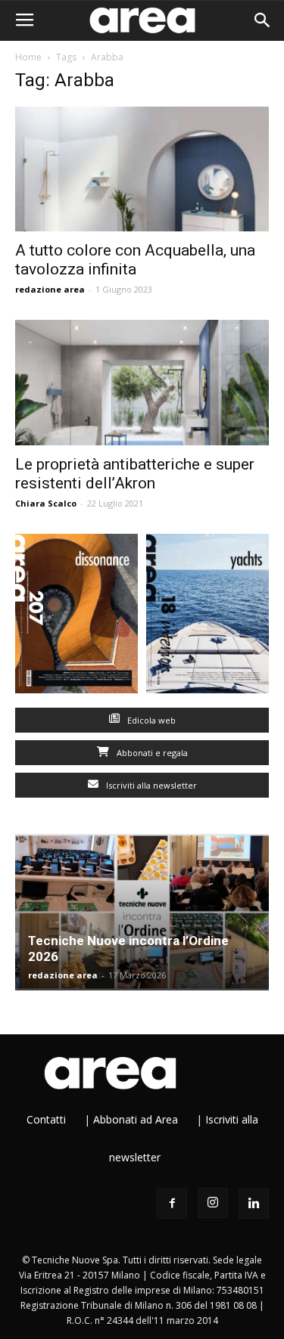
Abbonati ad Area (135, 1119)
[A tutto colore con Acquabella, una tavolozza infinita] (142, 169)
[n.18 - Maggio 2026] (208, 617)
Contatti (46, 1119)
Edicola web (150, 720)
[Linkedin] (254, 1204)
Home (28, 57)
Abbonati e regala (151, 752)
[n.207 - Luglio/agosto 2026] (77, 617)
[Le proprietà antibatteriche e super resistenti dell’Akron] (142, 382)
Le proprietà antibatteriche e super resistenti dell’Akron (134, 473)
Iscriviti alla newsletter (150, 785)
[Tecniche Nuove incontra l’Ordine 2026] (142, 912)
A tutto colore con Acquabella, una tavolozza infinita (135, 259)
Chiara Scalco (45, 503)
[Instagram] (213, 1203)
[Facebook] (172, 1204)
